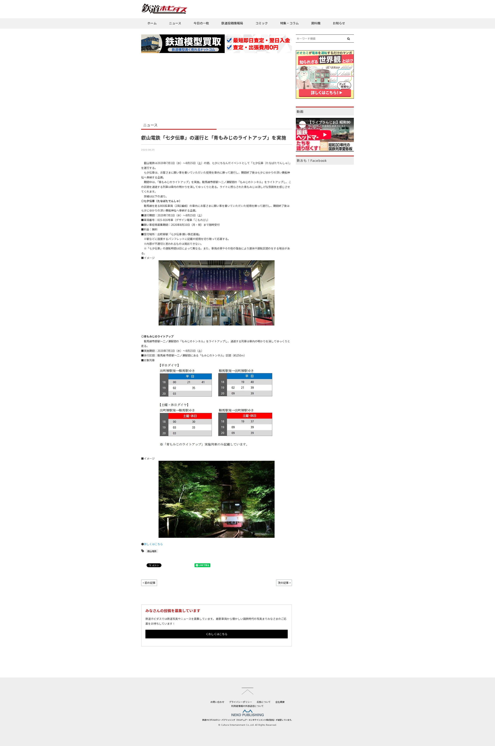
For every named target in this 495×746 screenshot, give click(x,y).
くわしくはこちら (216, 634)
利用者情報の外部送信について (247, 705)
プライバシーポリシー (240, 701)
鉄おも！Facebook (312, 160)
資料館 (315, 23)
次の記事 (283, 583)
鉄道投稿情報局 (232, 23)
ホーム (152, 23)
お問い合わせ (217, 701)
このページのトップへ (247, 691)
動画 (300, 111)
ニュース (175, 23)
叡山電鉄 (152, 551)
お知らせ (339, 23)
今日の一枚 (201, 23)
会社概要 (280, 701)
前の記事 (150, 583)
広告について (264, 701)
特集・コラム (289, 23)
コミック (261, 23)
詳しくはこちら (153, 544)
